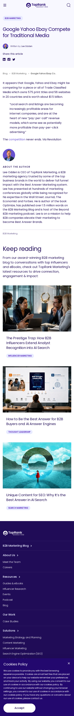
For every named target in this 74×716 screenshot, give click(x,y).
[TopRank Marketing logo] (13, 533)
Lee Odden (26, 46)
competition (17, 139)
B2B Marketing (13, 18)
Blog (5, 73)
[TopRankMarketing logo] (37, 5)
